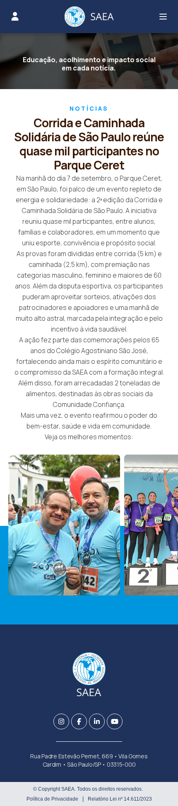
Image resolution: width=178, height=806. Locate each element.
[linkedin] (97, 721)
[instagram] (61, 721)
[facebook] (79, 721)
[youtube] (115, 721)
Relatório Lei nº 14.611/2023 (120, 799)
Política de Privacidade (52, 799)
